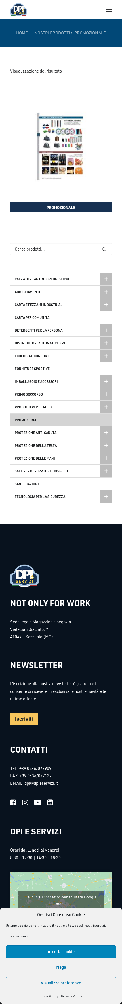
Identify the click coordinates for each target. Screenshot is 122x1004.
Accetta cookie (61, 951)
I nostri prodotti (51, 33)
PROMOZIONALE (61, 207)
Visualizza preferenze (61, 983)
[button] (109, 9)
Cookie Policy (47, 996)
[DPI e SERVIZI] (18, 10)
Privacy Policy (71, 996)
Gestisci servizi (20, 936)
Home (22, 33)
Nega (61, 967)
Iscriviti (24, 719)
